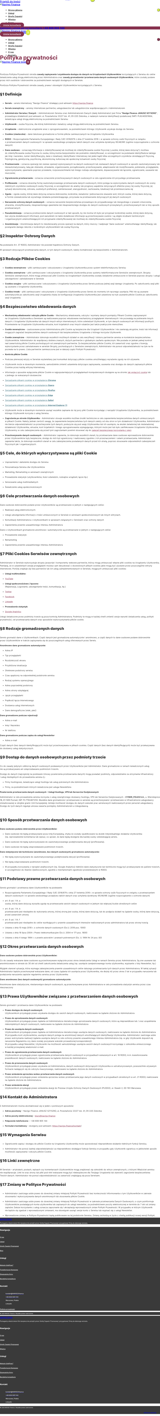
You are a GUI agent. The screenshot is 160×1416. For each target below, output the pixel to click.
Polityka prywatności (7, 1309)
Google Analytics (13, 611)
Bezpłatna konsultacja (8, 1279)
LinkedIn (9, 601)
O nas (11, 52)
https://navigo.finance (82, 103)
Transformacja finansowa (9, 1270)
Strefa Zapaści (15, 16)
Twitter (8, 591)
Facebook (9, 596)
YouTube (9, 578)
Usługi (11, 13)
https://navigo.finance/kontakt (66, 1126)
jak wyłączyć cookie (137, 372)
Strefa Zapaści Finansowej (9, 1246)
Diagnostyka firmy (6, 1274)
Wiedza (12, 19)
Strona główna (15, 10)
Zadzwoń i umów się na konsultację (32, 27)
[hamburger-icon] (158, 9)
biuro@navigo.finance (45, 1116)
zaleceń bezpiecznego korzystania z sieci (111, 430)
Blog (1, 1251)
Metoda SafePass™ (6, 1265)
